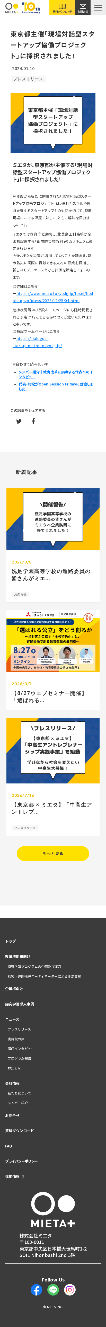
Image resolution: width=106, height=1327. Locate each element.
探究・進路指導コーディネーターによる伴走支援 (44, 976)
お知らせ (14, 1068)
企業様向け (14, 988)
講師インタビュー (21, 1048)
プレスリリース (19, 1029)
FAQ (8, 1146)
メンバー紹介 (18, 1103)
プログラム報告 (19, 1058)
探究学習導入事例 (19, 1004)
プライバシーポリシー (21, 1161)
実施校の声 (16, 1039)
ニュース (12, 1019)
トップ (10, 941)
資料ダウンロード (19, 1130)
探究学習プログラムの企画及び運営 (34, 966)
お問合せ (12, 1115)
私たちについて (19, 1093)
